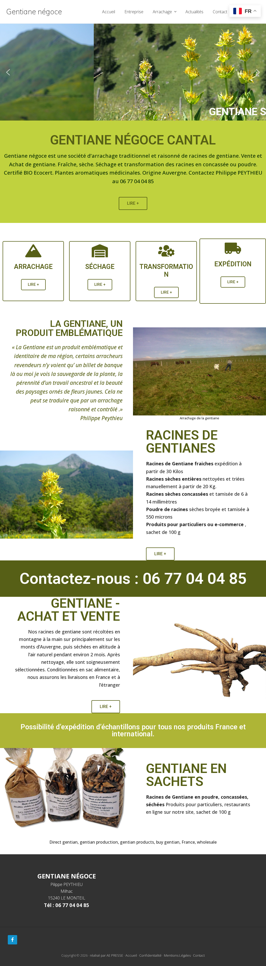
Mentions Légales (177, 955)
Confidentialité (150, 955)
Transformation (166, 270)
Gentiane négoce (34, 11)
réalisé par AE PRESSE (106, 955)
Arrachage (33, 266)
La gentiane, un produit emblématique (69, 328)
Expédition (232, 264)
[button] (133, 72)
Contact (199, 955)
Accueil (131, 955)
